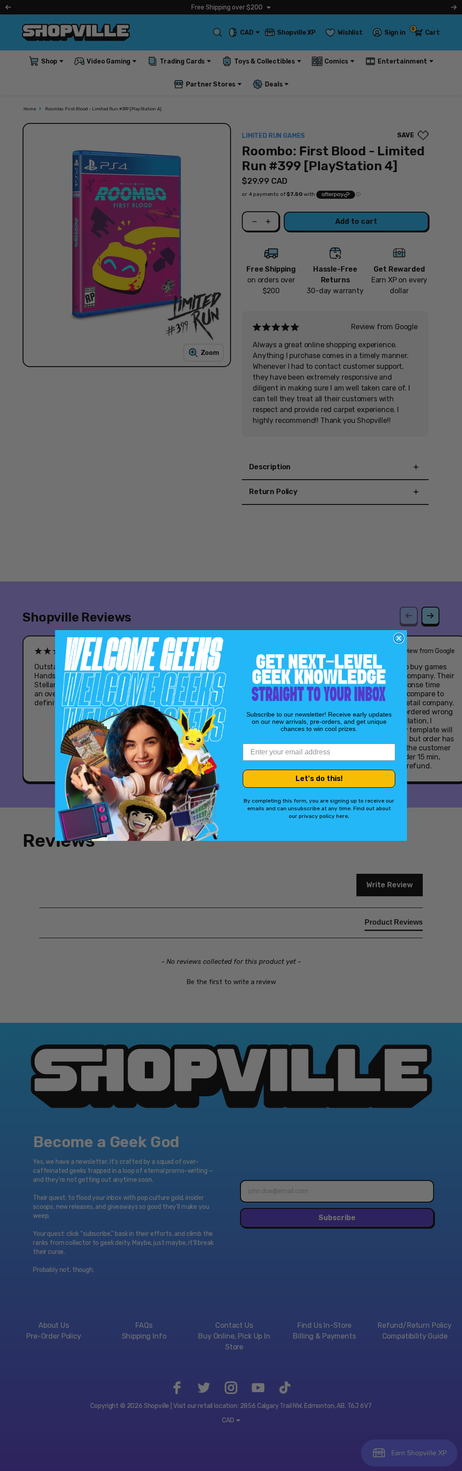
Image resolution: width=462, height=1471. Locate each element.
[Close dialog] (398, 638)
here (342, 816)
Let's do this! (319, 778)
